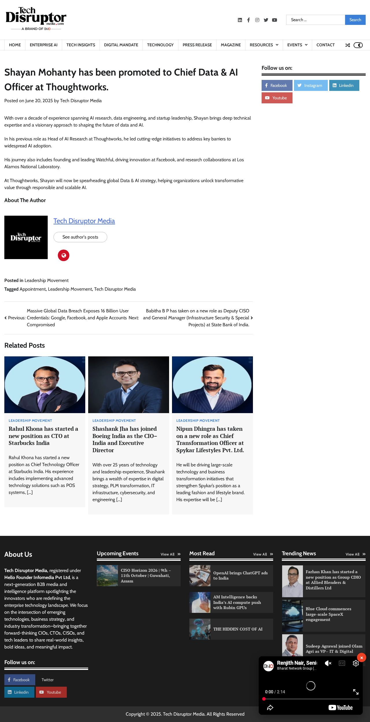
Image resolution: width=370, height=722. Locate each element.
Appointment (33, 289)
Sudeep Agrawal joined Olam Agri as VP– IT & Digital (334, 648)
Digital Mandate (121, 44)
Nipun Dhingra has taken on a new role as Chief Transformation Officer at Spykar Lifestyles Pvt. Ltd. (210, 439)
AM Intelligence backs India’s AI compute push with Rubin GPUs (237, 602)
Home (15, 44)
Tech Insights (80, 44)
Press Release (197, 44)
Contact (326, 44)
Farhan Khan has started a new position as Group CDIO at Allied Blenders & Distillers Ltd (333, 580)
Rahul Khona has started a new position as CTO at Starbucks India (43, 435)
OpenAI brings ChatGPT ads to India (240, 575)
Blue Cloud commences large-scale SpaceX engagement (328, 614)
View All (168, 554)
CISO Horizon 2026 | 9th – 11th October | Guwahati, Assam (146, 575)
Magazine (231, 44)
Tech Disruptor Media (81, 100)
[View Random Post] (347, 45)
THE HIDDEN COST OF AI (237, 629)
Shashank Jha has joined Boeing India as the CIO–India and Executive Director (124, 439)
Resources (261, 44)
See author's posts (80, 237)
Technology (160, 44)
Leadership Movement (47, 280)
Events (294, 44)
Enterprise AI (44, 44)
